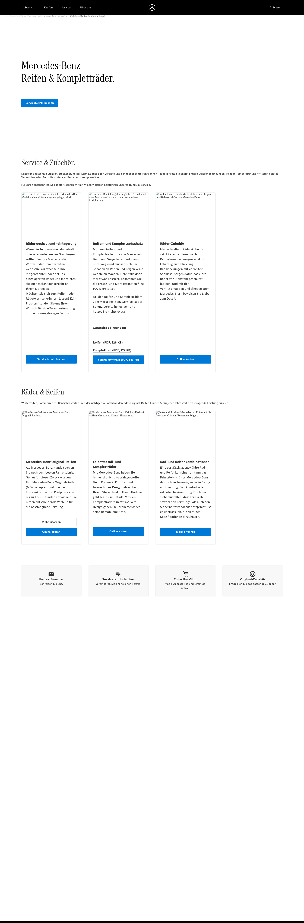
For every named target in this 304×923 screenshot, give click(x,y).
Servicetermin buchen (40, 103)
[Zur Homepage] (152, 7)
